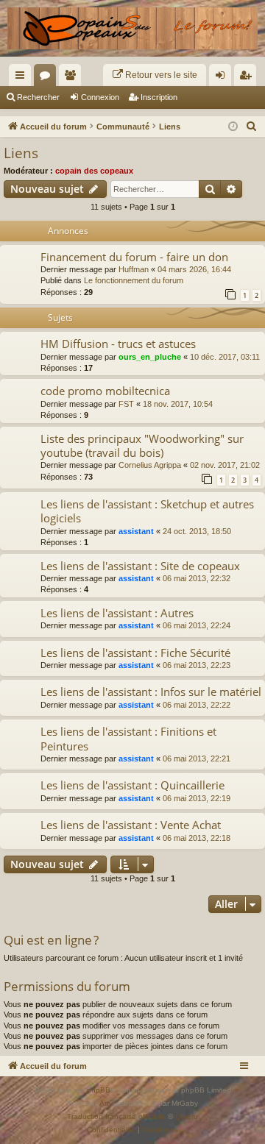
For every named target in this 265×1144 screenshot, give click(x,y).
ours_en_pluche (150, 356)
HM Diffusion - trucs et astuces (118, 343)
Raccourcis (23, 78)
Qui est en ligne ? (51, 939)
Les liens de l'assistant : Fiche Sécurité (135, 652)
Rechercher (38, 97)
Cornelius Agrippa (150, 465)
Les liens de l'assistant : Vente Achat (130, 824)
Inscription (159, 97)
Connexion (100, 97)
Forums (48, 78)
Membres (73, 78)
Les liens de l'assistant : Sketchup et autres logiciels (147, 511)
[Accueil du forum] (132, 28)
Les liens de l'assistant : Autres (117, 612)
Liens (21, 153)
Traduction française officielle (116, 1116)
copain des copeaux (94, 170)
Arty (106, 1103)
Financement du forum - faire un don (134, 256)
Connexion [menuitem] (223, 78)
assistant (136, 531)
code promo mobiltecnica (105, 390)
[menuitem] (154, 75)
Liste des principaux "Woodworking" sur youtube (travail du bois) (142, 445)
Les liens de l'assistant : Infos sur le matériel (150, 691)
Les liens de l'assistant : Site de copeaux (140, 565)
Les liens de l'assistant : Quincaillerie (132, 785)
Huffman (134, 269)
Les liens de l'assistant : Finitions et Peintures (128, 738)
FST (126, 403)
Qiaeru (186, 1116)
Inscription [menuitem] (248, 78)
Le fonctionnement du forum (133, 280)
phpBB (98, 1090)
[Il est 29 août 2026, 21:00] (233, 126)
